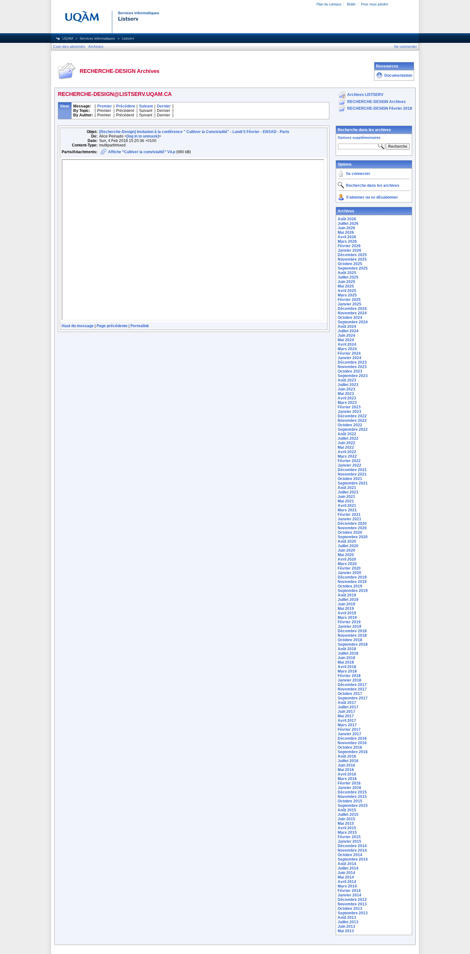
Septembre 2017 (353, 698)
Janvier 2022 (349, 465)
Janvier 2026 (349, 250)
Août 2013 (347, 917)
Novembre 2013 (352, 904)
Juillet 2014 (348, 868)
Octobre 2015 (350, 801)
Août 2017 (347, 702)
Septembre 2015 (353, 805)
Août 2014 (347, 864)
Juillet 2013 (348, 922)
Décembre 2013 (352, 899)
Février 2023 (349, 407)
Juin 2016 (346, 765)
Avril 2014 (347, 881)
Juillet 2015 (348, 814)
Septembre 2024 (353, 322)
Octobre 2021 (350, 479)
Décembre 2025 (352, 255)
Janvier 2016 (349, 787)
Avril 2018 (347, 667)
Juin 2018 (346, 658)
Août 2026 (347, 219)
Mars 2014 (347, 886)
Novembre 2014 (352, 850)
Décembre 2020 (352, 523)
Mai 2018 (346, 662)
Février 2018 (349, 676)
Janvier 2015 (349, 841)
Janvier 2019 (349, 626)
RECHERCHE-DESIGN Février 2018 (379, 108)
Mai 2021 (346, 501)
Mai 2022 (346, 447)
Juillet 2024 (348, 331)
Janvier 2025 (349, 304)
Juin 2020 (346, 550)
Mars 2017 (347, 725)
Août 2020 (347, 541)
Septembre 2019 (353, 590)
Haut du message (78, 326)
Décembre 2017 (352, 684)
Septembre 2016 (353, 752)
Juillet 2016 (348, 761)
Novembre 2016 (352, 743)
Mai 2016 (346, 770)
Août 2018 (347, 649)
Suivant (146, 106)
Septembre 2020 (353, 537)
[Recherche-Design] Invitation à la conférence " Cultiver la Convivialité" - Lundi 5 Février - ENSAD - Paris (194, 132)
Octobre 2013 (350, 908)
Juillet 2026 (348, 223)
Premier (104, 106)
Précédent (125, 106)
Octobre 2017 (350, 693)
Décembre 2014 (352, 846)
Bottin (351, 4)
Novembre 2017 (352, 689)
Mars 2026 (347, 241)
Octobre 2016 (350, 747)
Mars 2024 (347, 349)
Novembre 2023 (352, 367)
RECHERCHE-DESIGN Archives (376, 101)
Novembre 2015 (352, 796)
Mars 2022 (347, 456)
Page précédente (112, 326)
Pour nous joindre (374, 4)
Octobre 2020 (350, 532)
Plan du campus (329, 4)
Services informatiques (97, 38)
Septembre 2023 (353, 376)
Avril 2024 (347, 344)
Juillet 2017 (348, 707)
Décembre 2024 (352, 308)
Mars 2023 (347, 402)
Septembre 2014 (353, 859)
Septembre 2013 (353, 913)
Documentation (398, 75)
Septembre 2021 (353, 483)
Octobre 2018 (350, 640)
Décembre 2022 (352, 416)
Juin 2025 (346, 282)
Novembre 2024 (352, 313)
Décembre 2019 (352, 577)
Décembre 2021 (352, 470)
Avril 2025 (347, 290)
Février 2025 (349, 299)
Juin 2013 (346, 926)
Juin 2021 (346, 496)
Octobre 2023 (350, 371)
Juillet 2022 (348, 438)
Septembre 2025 (353, 268)
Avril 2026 (347, 237)
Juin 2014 (346, 873)
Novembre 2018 (352, 635)
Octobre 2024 (350, 317)
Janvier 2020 (349, 573)
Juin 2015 (346, 819)
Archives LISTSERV (365, 94)
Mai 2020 (346, 555)
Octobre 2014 (350, 855)
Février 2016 (349, 783)
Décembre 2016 (352, 738)
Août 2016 (347, 756)
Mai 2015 (346, 823)
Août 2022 (347, 434)
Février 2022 (349, 461)
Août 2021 (347, 487)
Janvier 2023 (349, 411)
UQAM (67, 38)
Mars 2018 (347, 671)
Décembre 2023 (352, 362)
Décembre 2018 (352, 631)
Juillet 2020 (348, 546)
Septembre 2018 (353, 644)
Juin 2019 (346, 604)
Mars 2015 (347, 832)
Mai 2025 (346, 286)
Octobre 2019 (350, 586)
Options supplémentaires (359, 137)
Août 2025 (347, 273)
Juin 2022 (346, 443)
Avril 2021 (347, 505)
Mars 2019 (347, 617)
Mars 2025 (347, 295)
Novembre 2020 (352, 528)
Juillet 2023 (348, 384)
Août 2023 (347, 380)
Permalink (139, 326)
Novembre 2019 (352, 581)
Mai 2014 (346, 877)
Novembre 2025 (352, 259)
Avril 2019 (347, 613)
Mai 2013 (346, 931)
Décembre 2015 (352, 792)
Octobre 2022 (350, 425)
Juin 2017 (346, 711)
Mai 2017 (346, 716)
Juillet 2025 (348, 277)
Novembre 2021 (352, 474)
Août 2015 (347, 810)
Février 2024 (349, 353)
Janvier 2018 (349, 680)
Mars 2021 (347, 510)
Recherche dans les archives (364, 130)
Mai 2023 (346, 393)
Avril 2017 (347, 720)
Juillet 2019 (348, 599)
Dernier (164, 106)
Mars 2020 (347, 564)
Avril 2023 (347, 398)
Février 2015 (349, 837)
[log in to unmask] (143, 136)
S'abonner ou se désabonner (372, 197)
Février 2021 (349, 514)
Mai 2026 (346, 232)
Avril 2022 (347, 452)
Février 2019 (349, 622)
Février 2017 (349, 729)
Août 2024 (347, 326)
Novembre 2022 (352, 420)
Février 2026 (349, 246)
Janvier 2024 (349, 358)
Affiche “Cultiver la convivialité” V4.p (141, 152)
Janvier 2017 (349, 734)
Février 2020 (349, 568)
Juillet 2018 (348, 653)
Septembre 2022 (353, 429)
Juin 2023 (346, 389)
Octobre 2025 (350, 264)
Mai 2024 (346, 340)
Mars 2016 (347, 779)
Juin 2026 (346, 228)
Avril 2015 (347, 828)
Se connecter (358, 173)
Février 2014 (349, 890)
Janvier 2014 (349, 895)
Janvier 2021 (349, 519)
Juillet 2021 (348, 492)
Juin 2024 (346, 335)
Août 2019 (347, 595)
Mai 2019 (346, 608)
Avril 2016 (347, 774)
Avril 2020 (347, 559)
